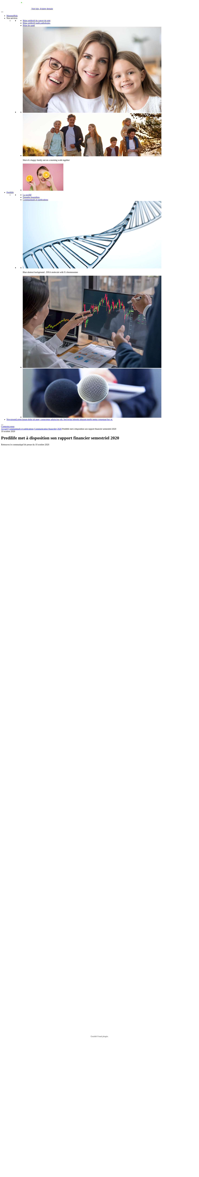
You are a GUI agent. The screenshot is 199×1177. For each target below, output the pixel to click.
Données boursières (31, 197)
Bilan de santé (29, 25)
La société (27, 195)
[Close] (2, 424)
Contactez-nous (7, 426)
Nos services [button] (11, 18)
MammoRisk (12, 16)
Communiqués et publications (35, 200)
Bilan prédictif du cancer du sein (36, 20)
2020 (59, 429)
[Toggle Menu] (2, 11)
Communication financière (45, 429)
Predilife (10, 192)
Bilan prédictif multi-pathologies (36, 23)
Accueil (4, 429)
